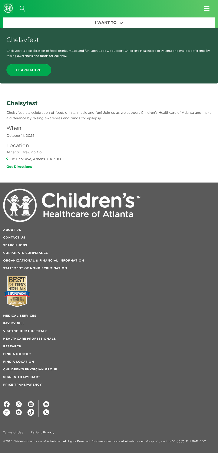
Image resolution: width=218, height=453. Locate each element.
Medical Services (19, 316)
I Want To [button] (105, 22)
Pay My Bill (13, 323)
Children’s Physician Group (30, 369)
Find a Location (18, 362)
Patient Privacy (42, 432)
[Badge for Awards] (17, 291)
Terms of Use (13, 432)
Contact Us (14, 237)
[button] (207, 7)
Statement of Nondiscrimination (35, 268)
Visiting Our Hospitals (25, 331)
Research (12, 346)
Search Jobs (15, 245)
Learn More (29, 70)
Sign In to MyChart (21, 377)
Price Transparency (22, 385)
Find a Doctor (17, 354)
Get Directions (19, 166)
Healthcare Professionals (29, 339)
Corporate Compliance (25, 253)
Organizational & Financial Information (43, 260)
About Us (12, 230)
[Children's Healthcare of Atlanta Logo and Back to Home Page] (8, 5)
